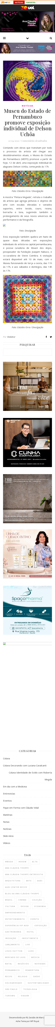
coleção (37, 900)
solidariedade (13, 983)
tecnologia (30, 989)
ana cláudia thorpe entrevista (24, 874)
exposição (41, 925)
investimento (30, 938)
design (25, 906)
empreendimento (15, 912)
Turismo (10, 995)
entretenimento (15, 919)
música (35, 957)
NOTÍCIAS (19, 2)
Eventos (7, 800)
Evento (35, 919)
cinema (22, 900)
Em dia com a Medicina (15, 786)
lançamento (12, 944)
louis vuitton (13, 951)
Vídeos (6, 843)
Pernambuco (12, 970)
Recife (8, 976)
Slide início (8, 835)
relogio (23, 976)
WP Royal (34, 1021)
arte (29, 880)
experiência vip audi (17, 925)
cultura (10, 906)
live (28, 944)
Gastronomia (13, 932)
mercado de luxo (15, 957)
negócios (23, 964)
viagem (25, 995)
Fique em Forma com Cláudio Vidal (21, 807)
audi (39, 880)
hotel (30, 932)
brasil (9, 900)
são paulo (11, 989)
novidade (40, 964)
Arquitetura (12, 880)
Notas (6, 821)
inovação (10, 938)
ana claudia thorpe (17, 868)
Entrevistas (9, 793)
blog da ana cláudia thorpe (22, 893)
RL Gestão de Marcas (36, 1017)
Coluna (6, 758)
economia (40, 906)
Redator (11, 336)
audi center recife (16, 887)
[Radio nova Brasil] (27, 52)
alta (35, 861)
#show (22, 861)
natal (8, 964)
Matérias (7, 814)
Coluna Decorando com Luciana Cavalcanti (24, 765)
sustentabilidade (38, 983)
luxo (31, 951)
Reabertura (32, 970)
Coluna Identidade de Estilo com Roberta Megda (30, 776)
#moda (9, 861)
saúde (36, 976)
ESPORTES (30, 2)
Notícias (27, 106)
